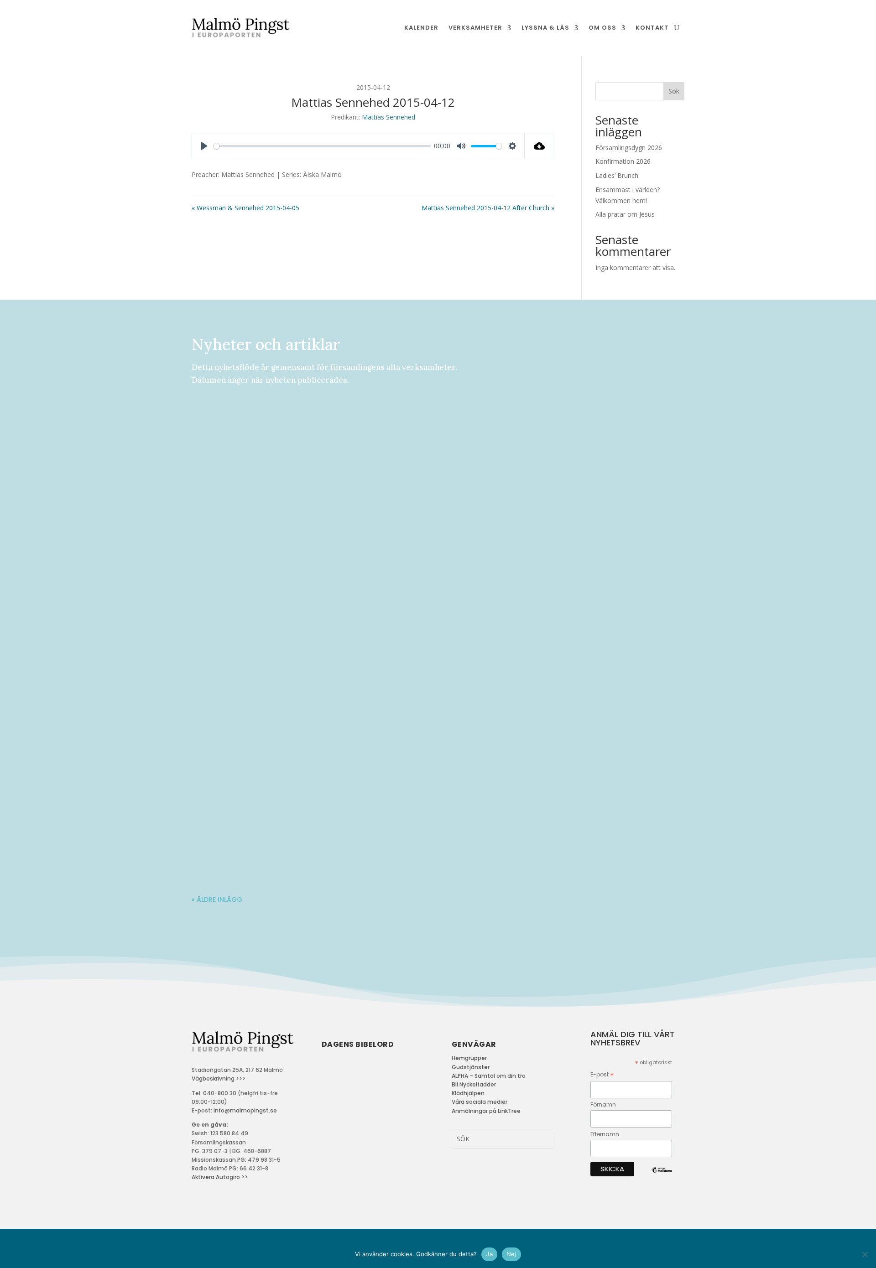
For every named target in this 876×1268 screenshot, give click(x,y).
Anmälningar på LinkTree (486, 1111)
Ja (489, 1254)
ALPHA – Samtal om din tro (489, 1076)
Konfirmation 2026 (623, 161)
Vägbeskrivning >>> (218, 1078)
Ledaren (262, 756)
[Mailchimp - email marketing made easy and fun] (662, 1177)
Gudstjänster (471, 1067)
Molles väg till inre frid (246, 825)
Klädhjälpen (468, 1093)
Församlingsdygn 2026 (628, 147)
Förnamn (603, 1104)
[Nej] (864, 1254)
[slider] (322, 146)
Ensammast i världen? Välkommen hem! (279, 660)
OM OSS (602, 27)
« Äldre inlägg (217, 899)
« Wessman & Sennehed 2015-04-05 (245, 207)
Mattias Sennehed (388, 117)
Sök (673, 91)
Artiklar (264, 673)
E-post (602, 1075)
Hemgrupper (469, 1058)
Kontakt (652, 27)
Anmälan (264, 426)
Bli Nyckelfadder (474, 1084)
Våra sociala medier (479, 1102)
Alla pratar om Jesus (625, 214)
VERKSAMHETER (475, 27)
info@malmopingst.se (245, 1110)
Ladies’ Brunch (616, 175)
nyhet (293, 426)
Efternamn (604, 1134)
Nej (511, 1254)
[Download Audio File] (539, 146)
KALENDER (421, 27)
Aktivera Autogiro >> (220, 1177)
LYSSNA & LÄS (545, 27)
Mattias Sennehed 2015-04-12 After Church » (488, 207)
